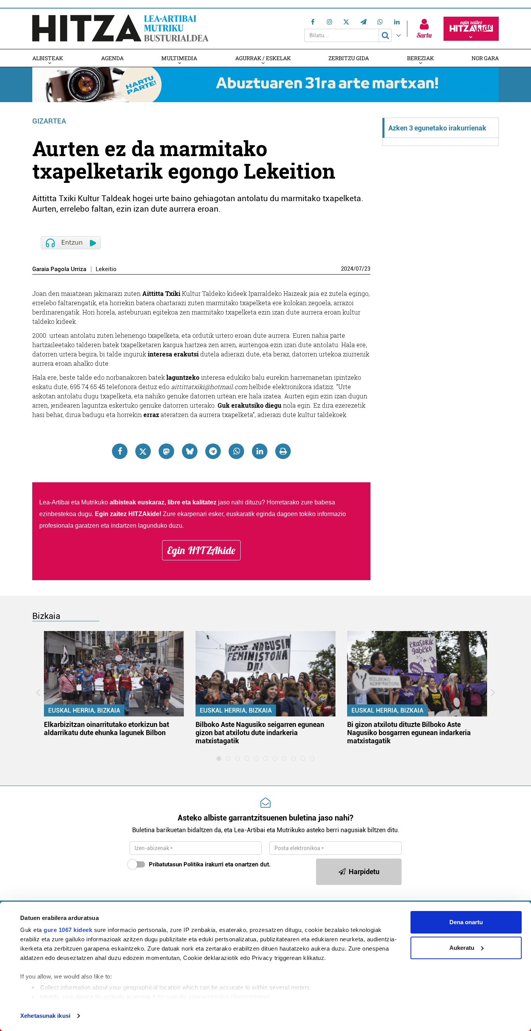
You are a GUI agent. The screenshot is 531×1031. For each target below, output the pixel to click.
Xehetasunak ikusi (45, 1015)
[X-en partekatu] (143, 451)
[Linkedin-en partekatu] (259, 451)
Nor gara (485, 58)
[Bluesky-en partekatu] (189, 451)
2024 (347, 269)
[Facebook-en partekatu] (120, 451)
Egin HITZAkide (201, 550)
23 (367, 269)
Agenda (112, 58)
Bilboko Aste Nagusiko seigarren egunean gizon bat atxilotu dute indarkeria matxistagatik (260, 732)
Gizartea (49, 120)
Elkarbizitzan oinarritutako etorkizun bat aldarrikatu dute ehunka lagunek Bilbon (106, 728)
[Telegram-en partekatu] (213, 451)
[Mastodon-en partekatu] (166, 451)
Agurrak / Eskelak (263, 58)
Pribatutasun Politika (176, 864)
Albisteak (47, 58)
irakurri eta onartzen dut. (210, 864)
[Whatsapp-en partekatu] (236, 451)
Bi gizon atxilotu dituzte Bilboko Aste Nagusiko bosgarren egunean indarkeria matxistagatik (409, 732)
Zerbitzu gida (348, 58)
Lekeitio (106, 269)
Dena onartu (466, 922)
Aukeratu (461, 947)
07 (359, 269)
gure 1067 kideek (68, 930)
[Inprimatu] (283, 451)
